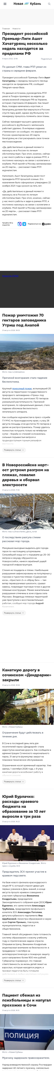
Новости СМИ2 (10, 275)
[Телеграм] (24, 224)
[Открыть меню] (5, 4)
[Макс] (19, 224)
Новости (16, 28)
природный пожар (22, 388)
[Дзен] (46, 224)
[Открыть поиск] (49, 3)
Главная (6, 28)
